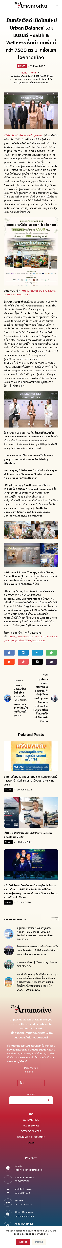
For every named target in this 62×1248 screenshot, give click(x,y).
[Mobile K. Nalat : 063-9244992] (8, 1191)
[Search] (57, 5)
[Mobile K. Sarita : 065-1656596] (8, 1179)
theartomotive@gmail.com (28, 1169)
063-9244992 (22, 1192)
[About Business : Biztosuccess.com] (8, 1214)
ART (31, 1114)
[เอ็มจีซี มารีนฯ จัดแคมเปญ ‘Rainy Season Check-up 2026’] (31, 812)
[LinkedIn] (23, 653)
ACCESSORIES (31, 1125)
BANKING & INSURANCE (31, 1137)
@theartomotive (23, 1204)
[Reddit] (9, 662)
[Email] (51, 662)
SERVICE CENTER (31, 1131)
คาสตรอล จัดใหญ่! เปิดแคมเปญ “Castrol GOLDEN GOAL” (37, 964)
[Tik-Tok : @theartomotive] (8, 1202)
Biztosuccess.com (24, 1215)
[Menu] (5, 4)
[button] (17, 530)
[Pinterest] (23, 662)
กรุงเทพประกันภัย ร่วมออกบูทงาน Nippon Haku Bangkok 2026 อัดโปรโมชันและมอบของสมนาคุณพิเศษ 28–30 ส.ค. (35, 934)
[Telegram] (37, 653)
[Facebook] (9, 653)
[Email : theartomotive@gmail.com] (8, 1168)
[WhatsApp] (51, 653)
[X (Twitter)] (37, 662)
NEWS (21, 66)
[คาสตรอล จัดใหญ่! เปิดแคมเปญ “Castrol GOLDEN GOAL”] (9, 964)
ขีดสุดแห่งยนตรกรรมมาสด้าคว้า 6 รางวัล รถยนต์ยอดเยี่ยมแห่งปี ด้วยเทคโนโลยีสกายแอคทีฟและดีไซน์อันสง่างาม (37, 950)
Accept (23, 1241)
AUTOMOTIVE (31, 1119)
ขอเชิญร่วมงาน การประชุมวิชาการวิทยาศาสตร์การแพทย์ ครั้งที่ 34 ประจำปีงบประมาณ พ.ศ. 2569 (30, 780)
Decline (39, 1241)
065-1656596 (22, 1181)
